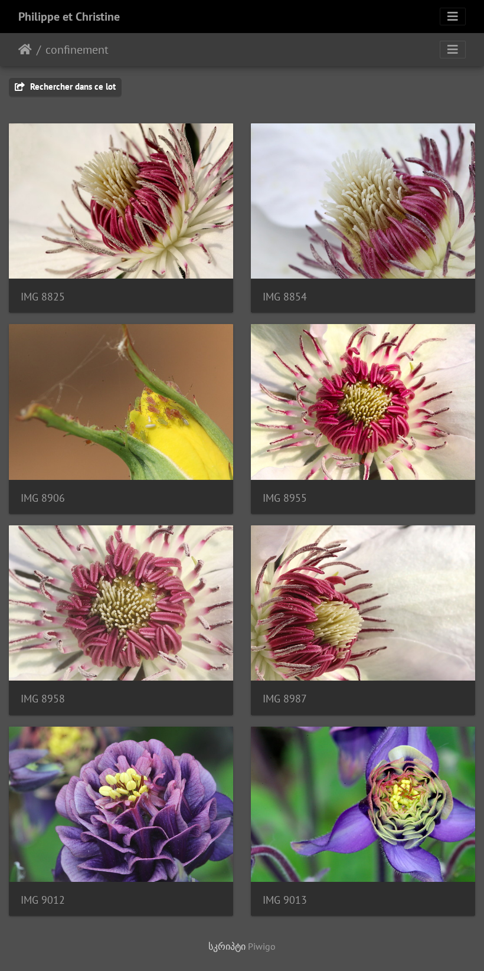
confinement (77, 49)
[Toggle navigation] (453, 16)
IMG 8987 (285, 698)
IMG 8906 (43, 498)
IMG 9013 (285, 900)
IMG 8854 (285, 296)
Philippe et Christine (69, 16)
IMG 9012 (43, 900)
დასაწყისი (25, 49)
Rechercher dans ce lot (72, 86)
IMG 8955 (285, 498)
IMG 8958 (43, 698)
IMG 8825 (43, 296)
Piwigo (262, 946)
